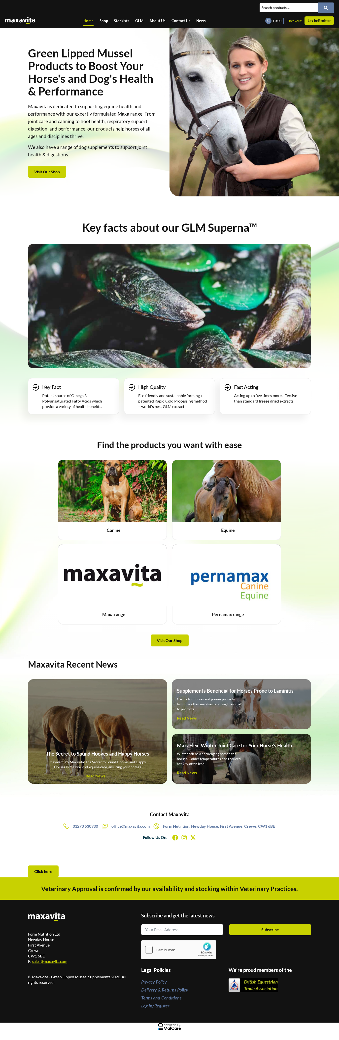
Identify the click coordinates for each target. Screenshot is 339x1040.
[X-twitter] (193, 838)
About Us (157, 20)
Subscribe (270, 929)
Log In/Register (155, 1006)
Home (88, 20)
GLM (139, 20)
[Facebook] (175, 838)
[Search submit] (326, 7)
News (201, 20)
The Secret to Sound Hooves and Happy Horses (97, 754)
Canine (114, 530)
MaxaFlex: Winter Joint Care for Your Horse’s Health (234, 745)
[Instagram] (184, 838)
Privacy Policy (154, 982)
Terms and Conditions (161, 998)
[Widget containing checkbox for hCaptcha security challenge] (178, 949)
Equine (228, 530)
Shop (104, 20)
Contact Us (180, 20)
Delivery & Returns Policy (164, 990)
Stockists (121, 20)
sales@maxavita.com (49, 961)
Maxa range (113, 614)
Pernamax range (228, 614)
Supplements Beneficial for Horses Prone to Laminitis (235, 691)
